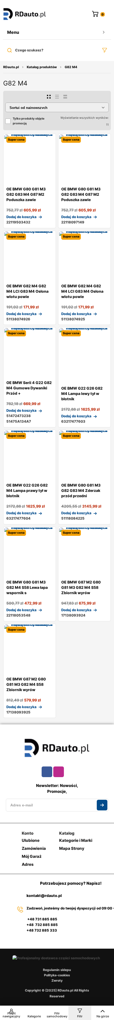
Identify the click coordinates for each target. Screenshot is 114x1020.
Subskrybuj (102, 805)
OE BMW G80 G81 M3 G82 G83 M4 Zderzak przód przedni (80, 490)
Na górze (103, 1016)
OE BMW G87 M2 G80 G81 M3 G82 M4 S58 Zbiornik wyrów (81, 587)
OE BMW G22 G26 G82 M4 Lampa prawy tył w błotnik (27, 490)
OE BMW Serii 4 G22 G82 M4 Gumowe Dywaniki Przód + (29, 387)
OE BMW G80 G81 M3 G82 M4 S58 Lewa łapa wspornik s (27, 587)
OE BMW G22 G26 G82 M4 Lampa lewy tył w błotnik (82, 393)
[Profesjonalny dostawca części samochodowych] (24, 14)
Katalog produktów (42, 67)
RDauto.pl (11, 67)
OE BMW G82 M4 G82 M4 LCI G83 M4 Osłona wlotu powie (27, 291)
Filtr (79, 1016)
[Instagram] (58, 771)
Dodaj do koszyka (21, 217)
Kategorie (34, 1016)
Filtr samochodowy (57, 1014)
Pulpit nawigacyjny (11, 1014)
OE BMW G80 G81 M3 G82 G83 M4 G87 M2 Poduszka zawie (26, 194)
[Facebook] (47, 771)
